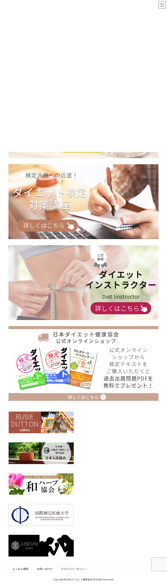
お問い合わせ (44, 569)
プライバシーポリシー (74, 569)
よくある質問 (20, 569)
